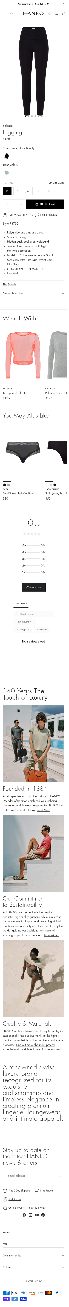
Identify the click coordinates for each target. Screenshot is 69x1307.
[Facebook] (24, 1215)
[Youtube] (37, 1215)
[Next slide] (63, 4)
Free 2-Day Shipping (20, 215)
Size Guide (58, 183)
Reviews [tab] (21, 603)
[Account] (57, 13)
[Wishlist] (49, 13)
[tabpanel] (33, 645)
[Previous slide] (4, 4)
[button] (33, 545)
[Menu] (4, 13)
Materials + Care (13, 293)
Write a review (33, 587)
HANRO (38, 1281)
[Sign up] (59, 1176)
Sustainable (14, 1199)
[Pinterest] (43, 1215)
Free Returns (48, 215)
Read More (43, 810)
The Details (9, 284)
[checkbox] (42, 630)
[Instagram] (30, 1215)
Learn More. (51, 935)
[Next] (60, 462)
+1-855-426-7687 (40, 4)
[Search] (12, 13)
